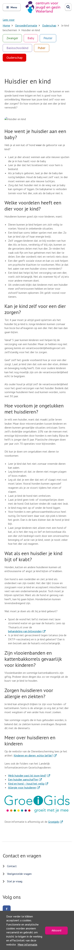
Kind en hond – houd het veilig (28, 783)
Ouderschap (49, 25)
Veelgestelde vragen (19, 874)
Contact (12, 866)
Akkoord (56, 930)
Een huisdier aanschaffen (25, 779)
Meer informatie (27, 944)
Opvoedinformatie (26, 25)
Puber (41, 48)
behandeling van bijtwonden (26, 631)
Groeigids (55, 821)
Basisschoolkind (17, 48)
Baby (30, 38)
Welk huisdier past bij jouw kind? (29, 775)
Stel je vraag (14, 881)
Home (6, 25)
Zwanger (12, 38)
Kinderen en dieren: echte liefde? (35, 755)
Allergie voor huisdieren (24, 787)
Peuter (47, 38)
